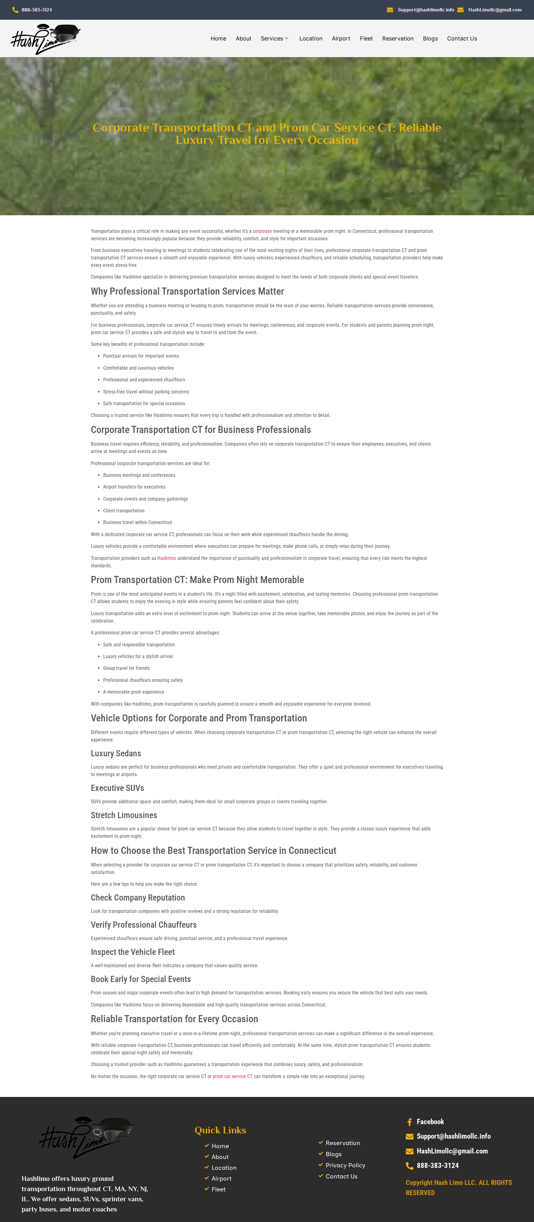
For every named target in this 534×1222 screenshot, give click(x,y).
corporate (262, 231)
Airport (341, 38)
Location (311, 38)
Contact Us (462, 38)
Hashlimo (167, 558)
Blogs (430, 38)
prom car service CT (232, 1076)
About (244, 38)
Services (272, 38)
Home (218, 38)
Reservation (398, 38)
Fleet (366, 38)
